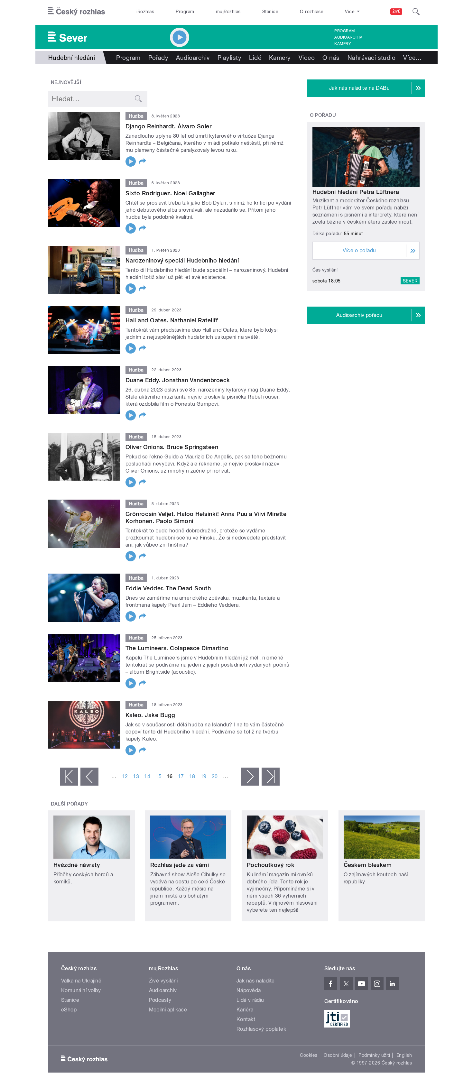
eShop (69, 1010)
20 (215, 776)
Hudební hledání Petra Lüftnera (355, 192)
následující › (250, 777)
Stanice (270, 11)
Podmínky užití (374, 1055)
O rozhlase (311, 11)
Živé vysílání (163, 981)
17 (181, 776)
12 (125, 776)
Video (307, 57)
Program (185, 11)
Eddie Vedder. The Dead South (168, 588)
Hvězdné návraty (76, 865)
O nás (330, 57)
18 (192, 776)
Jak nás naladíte (255, 981)
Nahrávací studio (372, 57)
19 (203, 776)
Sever (410, 280)
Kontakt (245, 1019)
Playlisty (229, 57)
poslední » (271, 777)
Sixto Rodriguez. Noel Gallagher (170, 193)
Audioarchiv (348, 37)
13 (136, 776)
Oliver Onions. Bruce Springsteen (171, 447)
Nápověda (248, 990)
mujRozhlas (228, 11)
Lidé (255, 57)
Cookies (308, 1055)
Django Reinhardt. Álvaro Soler (168, 126)
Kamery (342, 43)
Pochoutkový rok (270, 865)
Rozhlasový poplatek (261, 1029)
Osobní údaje (338, 1055)
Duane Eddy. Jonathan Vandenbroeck (177, 380)
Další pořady (69, 804)
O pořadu (323, 115)
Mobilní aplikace (168, 1010)
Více (412, 57)
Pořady (158, 57)
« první (69, 777)
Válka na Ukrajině (81, 981)
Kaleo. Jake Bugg (150, 715)
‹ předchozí (89, 777)
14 (147, 776)
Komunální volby (81, 990)
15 (158, 776)
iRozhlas (145, 11)
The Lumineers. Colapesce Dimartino (176, 648)
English (404, 1055)
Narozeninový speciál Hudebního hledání (182, 260)
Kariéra (244, 1010)
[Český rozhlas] (76, 11)
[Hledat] (416, 11)
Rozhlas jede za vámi (179, 865)
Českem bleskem (368, 865)
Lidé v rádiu (250, 1000)
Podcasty (160, 1000)
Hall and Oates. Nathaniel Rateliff (171, 320)
